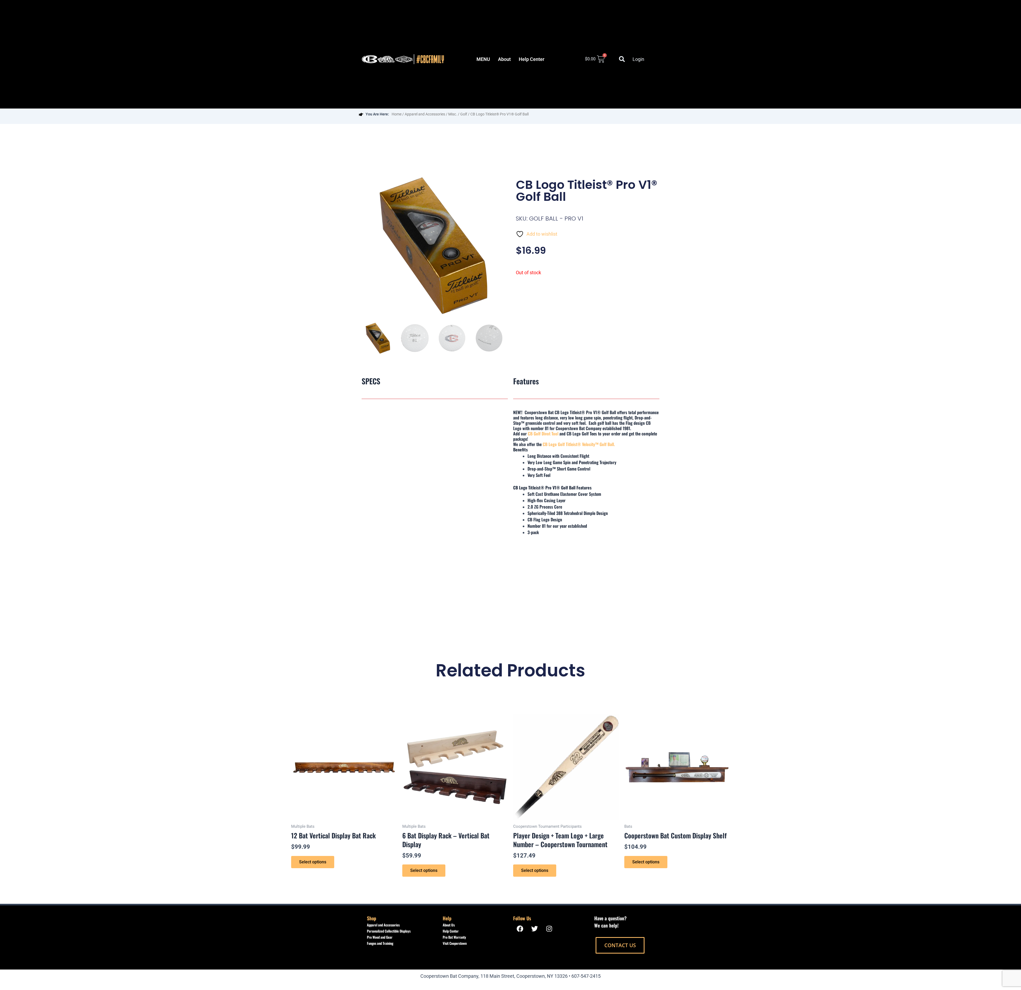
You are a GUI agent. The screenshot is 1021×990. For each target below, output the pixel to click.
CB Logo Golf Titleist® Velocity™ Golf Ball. (579, 444)
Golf (463, 114)
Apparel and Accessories (425, 114)
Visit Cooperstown (455, 943)
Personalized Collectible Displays (389, 931)
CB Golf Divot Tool (543, 433)
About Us (449, 924)
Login (638, 59)
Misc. (452, 114)
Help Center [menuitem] (531, 59)
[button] (622, 59)
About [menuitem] (504, 59)
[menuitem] (483, 59)
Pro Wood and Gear (379, 937)
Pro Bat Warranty (454, 937)
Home (396, 114)
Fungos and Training (380, 943)
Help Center (451, 931)
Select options (312, 861)
